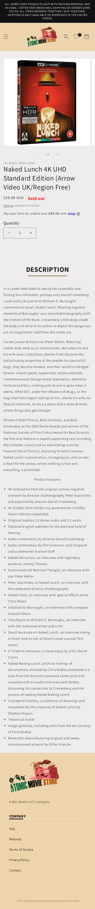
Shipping (8, 205)
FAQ (12, 829)
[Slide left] (37, 154)
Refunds (15, 839)
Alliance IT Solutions (69, 901)
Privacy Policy (19, 860)
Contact (15, 870)
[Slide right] (58, 154)
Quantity (11, 223)
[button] (6, 37)
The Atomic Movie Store (35, 901)
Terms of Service (21, 849)
